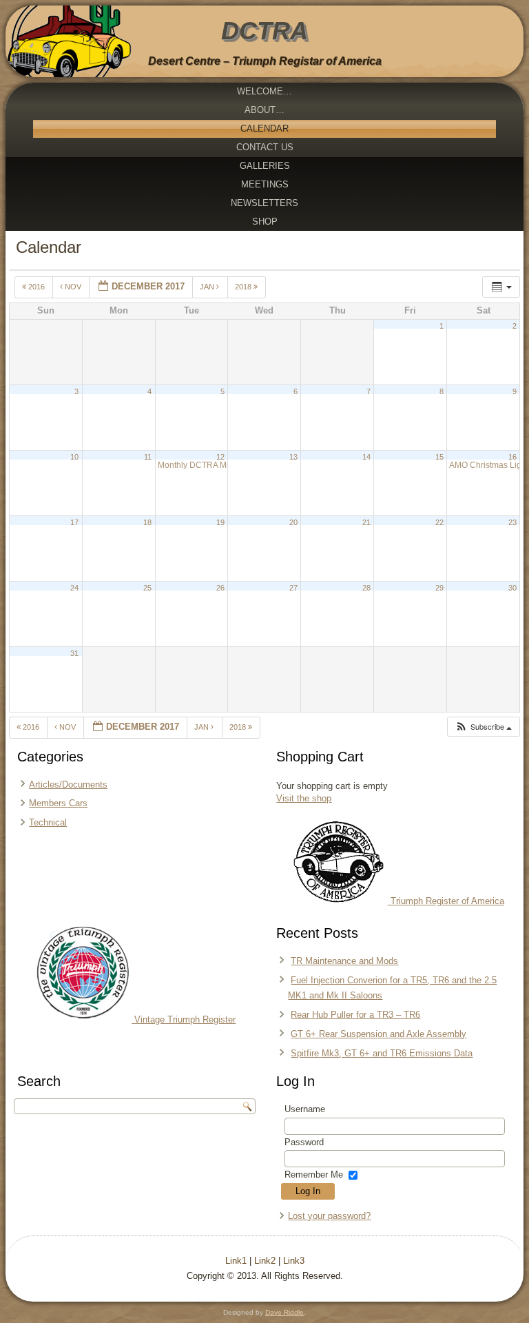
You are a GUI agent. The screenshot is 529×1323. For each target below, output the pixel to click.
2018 (244, 287)
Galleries (265, 166)
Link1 (236, 1260)
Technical (48, 822)
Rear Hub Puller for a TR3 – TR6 (355, 1014)
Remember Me (313, 1174)
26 (220, 588)
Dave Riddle (284, 1312)
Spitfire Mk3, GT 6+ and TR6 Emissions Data (382, 1053)
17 (74, 522)
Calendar (264, 128)
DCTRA (264, 31)
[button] (483, 726)
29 (439, 588)
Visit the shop (303, 798)
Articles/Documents (68, 784)
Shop (265, 221)
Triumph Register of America (446, 901)
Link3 (293, 1260)
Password (304, 1142)
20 (293, 522)
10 (74, 457)
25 (147, 588)
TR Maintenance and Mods (344, 961)
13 (293, 457)
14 (366, 457)
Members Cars (58, 803)
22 (439, 522)
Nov (73, 287)
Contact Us (264, 147)
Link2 (265, 1260)
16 (512, 457)
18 (147, 522)
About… (264, 110)
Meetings (265, 184)
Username (304, 1109)
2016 (36, 287)
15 (439, 457)
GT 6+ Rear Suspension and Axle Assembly (378, 1034)
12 (220, 457)
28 (366, 588)
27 (293, 588)
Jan (208, 287)
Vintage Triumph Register (184, 1019)
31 (74, 653)
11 (148, 457)
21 (366, 522)
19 (220, 522)
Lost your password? (329, 1216)
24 (74, 588)
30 (512, 588)
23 (512, 522)
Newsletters (264, 203)
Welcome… (264, 91)
